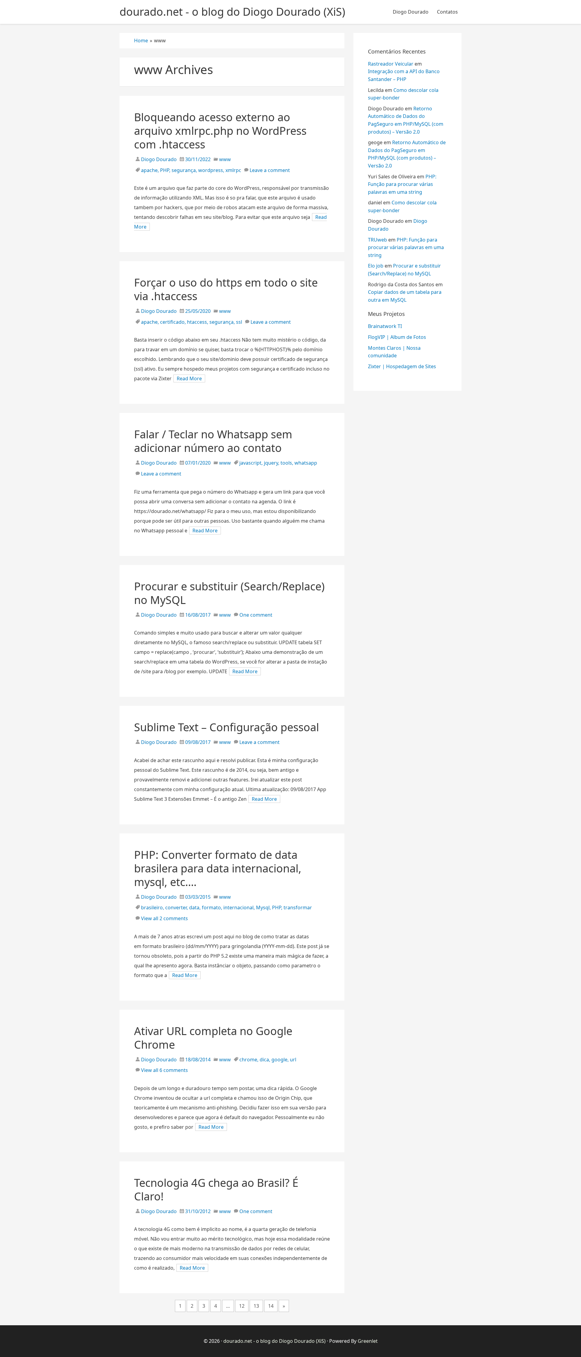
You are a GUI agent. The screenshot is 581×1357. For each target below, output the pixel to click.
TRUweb (377, 239)
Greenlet (368, 1341)
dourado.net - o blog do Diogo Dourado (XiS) (274, 1341)
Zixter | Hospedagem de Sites (402, 366)
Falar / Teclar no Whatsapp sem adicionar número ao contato (213, 441)
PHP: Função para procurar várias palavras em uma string (402, 184)
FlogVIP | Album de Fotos (397, 337)
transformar (298, 907)
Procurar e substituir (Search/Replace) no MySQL (229, 593)
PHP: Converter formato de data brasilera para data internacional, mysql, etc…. (217, 868)
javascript (250, 462)
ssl (239, 322)
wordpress (210, 170)
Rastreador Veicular (390, 63)
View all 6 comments (164, 1070)
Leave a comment (270, 170)
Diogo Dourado (410, 11)
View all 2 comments (164, 918)
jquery (271, 462)
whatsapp (305, 462)
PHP (164, 170)
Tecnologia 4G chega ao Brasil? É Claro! (216, 1189)
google (279, 1059)
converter (176, 907)
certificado (172, 322)
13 (256, 1306)
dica (264, 1059)
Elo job (375, 265)
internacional (238, 907)
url (293, 1059)
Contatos (447, 11)
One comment (255, 615)
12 (242, 1306)
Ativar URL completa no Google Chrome (213, 1038)
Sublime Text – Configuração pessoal (226, 727)
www (225, 159)
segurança (184, 170)
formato (211, 907)
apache (149, 170)
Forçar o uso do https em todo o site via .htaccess (226, 289)
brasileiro (152, 907)
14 (271, 1306)
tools (286, 462)
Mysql (263, 907)
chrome (248, 1059)
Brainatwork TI (385, 326)
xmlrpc (233, 170)
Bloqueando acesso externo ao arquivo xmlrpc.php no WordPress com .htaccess (220, 131)
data (194, 907)
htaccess (197, 322)
